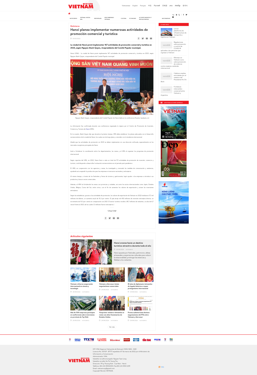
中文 (149, 5)
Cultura (123, 18)
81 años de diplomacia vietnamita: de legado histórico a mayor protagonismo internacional (140, 286)
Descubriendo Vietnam (109, 18)
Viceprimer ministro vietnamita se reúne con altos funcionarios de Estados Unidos (111, 314)
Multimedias (166, 18)
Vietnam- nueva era (85, 18)
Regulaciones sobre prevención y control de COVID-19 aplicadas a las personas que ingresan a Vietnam (173, 47)
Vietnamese (126, 5)
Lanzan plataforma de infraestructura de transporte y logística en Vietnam (173, 33)
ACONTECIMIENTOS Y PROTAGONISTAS (145, 18)
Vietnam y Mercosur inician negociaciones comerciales (109, 285)
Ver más (112, 327)
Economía (132, 18)
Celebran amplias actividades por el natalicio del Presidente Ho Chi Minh (174, 77)
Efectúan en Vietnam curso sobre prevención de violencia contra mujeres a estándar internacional (173, 63)
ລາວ (171, 5)
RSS (162, 367)
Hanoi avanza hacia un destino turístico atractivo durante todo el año (132, 244)
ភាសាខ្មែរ (177, 5)
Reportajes (97, 18)
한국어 (185, 5)
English (135, 5)
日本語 (164, 5)
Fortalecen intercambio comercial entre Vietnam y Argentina (173, 91)
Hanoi (88, 129)
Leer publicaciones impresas (173, 102)
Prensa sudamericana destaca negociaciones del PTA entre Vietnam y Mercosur (138, 314)
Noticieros (73, 18)
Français (143, 5)
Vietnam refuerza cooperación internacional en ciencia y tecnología (81, 286)
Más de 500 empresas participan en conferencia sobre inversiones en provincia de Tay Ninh (82, 314)
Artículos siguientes (81, 236)
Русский (157, 5)
